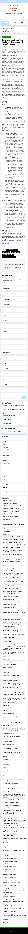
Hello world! (18, 431)
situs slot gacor (6, 304)
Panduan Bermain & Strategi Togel (10, 670)
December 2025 (6, 455)
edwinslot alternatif (7, 531)
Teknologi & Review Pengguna (9, 874)
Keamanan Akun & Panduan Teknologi (11, 610)
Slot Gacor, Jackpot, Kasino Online (10, 783)
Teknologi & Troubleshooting (9, 877)
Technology (5, 842)
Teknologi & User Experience (9, 880)
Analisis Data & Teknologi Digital (10, 503)
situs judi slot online (7, 764)
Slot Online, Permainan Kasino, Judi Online (12, 805)
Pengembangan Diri (7, 705)
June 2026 (5, 439)
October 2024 (5, 492)
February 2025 (6, 482)
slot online (5, 786)
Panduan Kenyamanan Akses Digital (10, 680)
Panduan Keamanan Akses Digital (10, 678)
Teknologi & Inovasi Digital (8, 853)
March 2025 (5, 479)
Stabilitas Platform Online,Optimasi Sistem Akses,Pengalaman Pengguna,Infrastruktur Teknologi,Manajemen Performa (12, 812)
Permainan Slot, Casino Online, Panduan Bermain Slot (14, 728)
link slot (4, 315)
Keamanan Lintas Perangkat (9, 637)
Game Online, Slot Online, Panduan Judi (11, 547)
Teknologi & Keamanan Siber (9, 863)
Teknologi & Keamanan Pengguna (10, 861)
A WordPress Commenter (8, 431)
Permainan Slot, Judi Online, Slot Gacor (11, 730)
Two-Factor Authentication (9, 257)
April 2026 (5, 444)
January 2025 (5, 484)
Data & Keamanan (6, 519)
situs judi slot (6, 759)
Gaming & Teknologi (7, 557)
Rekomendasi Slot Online (8, 744)
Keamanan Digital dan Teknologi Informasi (12, 622)
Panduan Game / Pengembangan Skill (11, 675)
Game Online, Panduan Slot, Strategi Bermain (12, 542)
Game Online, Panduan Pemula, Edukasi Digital (13, 539)
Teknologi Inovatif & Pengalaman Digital (11, 899)
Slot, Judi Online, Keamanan (9, 807)
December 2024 (6, 487)
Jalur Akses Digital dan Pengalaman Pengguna (13, 585)
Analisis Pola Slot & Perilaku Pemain (11, 511)
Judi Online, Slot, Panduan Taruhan (10, 588)
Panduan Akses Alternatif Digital (10, 664)
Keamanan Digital (7, 37)
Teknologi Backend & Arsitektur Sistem (11, 882)
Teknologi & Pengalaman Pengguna (10, 872)
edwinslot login (6, 534)
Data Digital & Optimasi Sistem (9, 522)
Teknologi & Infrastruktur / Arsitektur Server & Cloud (14, 850)
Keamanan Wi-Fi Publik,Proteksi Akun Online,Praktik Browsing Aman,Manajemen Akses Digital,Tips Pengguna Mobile (14, 648)
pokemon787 (5, 739)
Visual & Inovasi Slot (7, 925)
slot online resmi (6, 791)
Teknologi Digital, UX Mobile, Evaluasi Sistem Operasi (14, 888)
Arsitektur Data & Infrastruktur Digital (11, 516)
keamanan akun (15, 252)
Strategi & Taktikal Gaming (8, 816)
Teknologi (5, 847)
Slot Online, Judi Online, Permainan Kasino (12, 799)
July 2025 (5, 468)
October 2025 (5, 460)
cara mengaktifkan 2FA (12, 249)
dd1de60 (5, 46)
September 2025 (6, 463)
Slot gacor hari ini (6, 326)
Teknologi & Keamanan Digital (9, 858)
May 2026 (5, 441)
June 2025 (5, 471)
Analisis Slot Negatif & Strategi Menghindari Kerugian (14, 513)
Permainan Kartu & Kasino (8, 713)
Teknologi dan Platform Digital (9, 885)
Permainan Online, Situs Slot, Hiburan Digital (12, 722)
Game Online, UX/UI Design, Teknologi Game (12, 554)
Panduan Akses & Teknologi (9, 661)
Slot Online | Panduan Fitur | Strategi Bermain (12, 788)
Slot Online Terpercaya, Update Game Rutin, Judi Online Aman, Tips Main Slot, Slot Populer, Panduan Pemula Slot (14, 796)
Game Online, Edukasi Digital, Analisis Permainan (13, 536)
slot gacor (5, 293)
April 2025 (5, 476)
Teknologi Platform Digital (8, 905)
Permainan (5, 710)
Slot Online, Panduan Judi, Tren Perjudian (11, 802)
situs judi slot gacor (7, 762)
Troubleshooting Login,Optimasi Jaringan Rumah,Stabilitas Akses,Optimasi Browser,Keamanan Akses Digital (14, 916)
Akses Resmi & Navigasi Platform (10, 500)
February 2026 (6, 449)
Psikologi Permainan (7, 741)
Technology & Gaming (7, 845)
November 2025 (6, 458)
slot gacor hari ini (6, 299)
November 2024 (6, 490)
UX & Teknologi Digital (7, 922)
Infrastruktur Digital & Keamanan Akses (11, 570)
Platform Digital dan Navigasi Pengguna (11, 736)
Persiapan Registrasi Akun (8, 733)
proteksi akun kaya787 (8, 254)
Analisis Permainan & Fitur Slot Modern (11, 508)
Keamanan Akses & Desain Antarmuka (11, 596)
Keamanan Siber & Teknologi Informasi (11, 644)
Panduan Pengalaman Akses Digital (10, 687)
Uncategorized (6, 919)
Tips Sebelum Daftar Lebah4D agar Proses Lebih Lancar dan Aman (13, 1)
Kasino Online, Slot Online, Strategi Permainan (13, 593)
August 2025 (5, 466)
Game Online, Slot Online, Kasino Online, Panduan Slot (14, 544)
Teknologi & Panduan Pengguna (9, 869)
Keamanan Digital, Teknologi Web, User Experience (14, 634)
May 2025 (5, 474)
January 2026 (5, 452)
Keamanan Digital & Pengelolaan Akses (11, 619)
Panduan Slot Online (7, 690)
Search (3, 395)
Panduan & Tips (6, 659)
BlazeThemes (15, 931)
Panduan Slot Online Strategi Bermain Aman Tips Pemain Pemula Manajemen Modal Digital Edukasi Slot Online (14, 694)
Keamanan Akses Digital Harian (9, 604)
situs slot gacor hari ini (8, 772)
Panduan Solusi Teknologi (8, 702)
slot (3, 336)
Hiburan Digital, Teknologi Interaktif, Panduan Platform (14, 568)
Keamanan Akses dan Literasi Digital (11, 602)
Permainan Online (6, 720)
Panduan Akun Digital (7, 667)
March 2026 (5, 447)
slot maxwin (5, 368)
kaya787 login (5, 243)
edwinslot (5, 528)
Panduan (4, 656)
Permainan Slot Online (7, 725)
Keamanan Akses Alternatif (9, 599)
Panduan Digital (6, 672)
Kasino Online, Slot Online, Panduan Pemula (12, 591)
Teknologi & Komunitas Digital (9, 866)
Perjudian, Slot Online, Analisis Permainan (12, 708)
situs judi (5, 756)
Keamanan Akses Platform (8, 607)
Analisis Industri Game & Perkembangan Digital (13, 505)
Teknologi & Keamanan (8, 855)
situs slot (5, 331)
